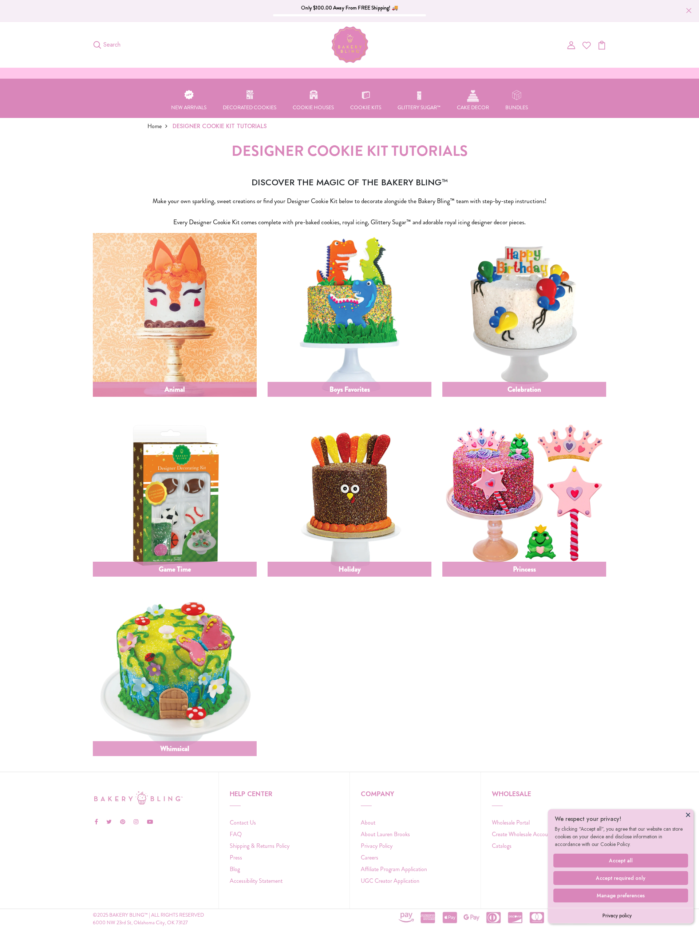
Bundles (516, 107)
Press (236, 857)
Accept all (621, 860)
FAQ (236, 834)
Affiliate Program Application (394, 869)
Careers (369, 857)
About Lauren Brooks (385, 834)
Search (112, 44)
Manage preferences (621, 895)
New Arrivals (188, 107)
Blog (235, 869)
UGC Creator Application (390, 881)
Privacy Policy (376, 846)
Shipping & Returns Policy (259, 846)
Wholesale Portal (511, 822)
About (368, 822)
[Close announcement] (689, 10)
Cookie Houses (313, 107)
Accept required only (620, 878)
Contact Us (243, 822)
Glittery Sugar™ (419, 107)
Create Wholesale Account (522, 834)
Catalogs (502, 846)
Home (154, 126)
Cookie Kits (365, 107)
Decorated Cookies (249, 107)
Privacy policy (617, 915)
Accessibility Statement (256, 881)
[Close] (688, 814)
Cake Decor (473, 107)
